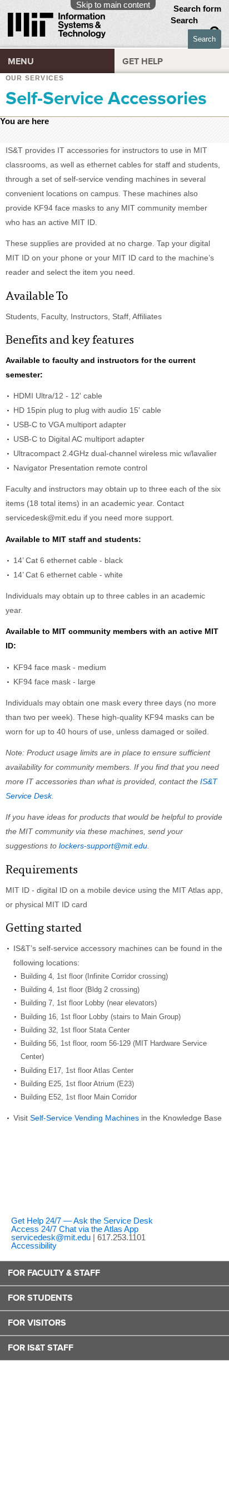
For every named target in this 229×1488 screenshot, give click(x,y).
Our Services (35, 78)
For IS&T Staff (40, 1347)
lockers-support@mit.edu (103, 845)
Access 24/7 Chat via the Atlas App (74, 1229)
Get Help (142, 61)
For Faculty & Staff (54, 1273)
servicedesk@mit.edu (51, 1237)
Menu (21, 61)
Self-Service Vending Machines (84, 1117)
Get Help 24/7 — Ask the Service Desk (82, 1220)
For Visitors (37, 1322)
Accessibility (34, 1245)
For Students (40, 1297)
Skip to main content (113, 4)
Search (185, 20)
